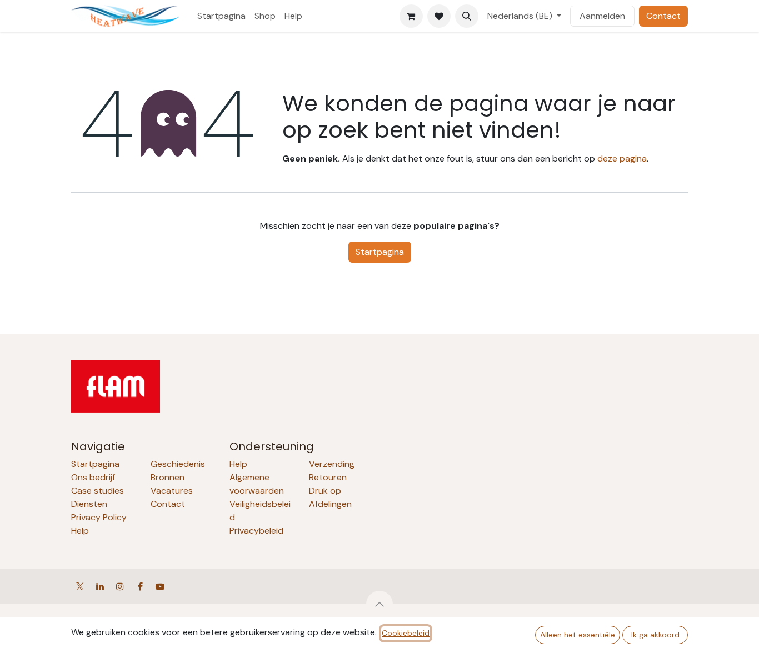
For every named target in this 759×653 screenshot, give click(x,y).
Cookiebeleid (406, 633)
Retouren (328, 477)
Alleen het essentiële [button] (577, 635)
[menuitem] (221, 16)
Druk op (325, 490)
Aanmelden (602, 16)
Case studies (97, 490)
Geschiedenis (178, 464)
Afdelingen (330, 504)
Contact (663, 16)
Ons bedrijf (93, 477)
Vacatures (172, 490)
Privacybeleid (256, 530)
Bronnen (167, 477)
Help (80, 530)
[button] (466, 16)
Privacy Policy (99, 517)
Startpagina (380, 252)
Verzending (331, 464)
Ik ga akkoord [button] (655, 635)
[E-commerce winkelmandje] (411, 16)
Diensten (89, 504)
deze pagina (622, 158)
